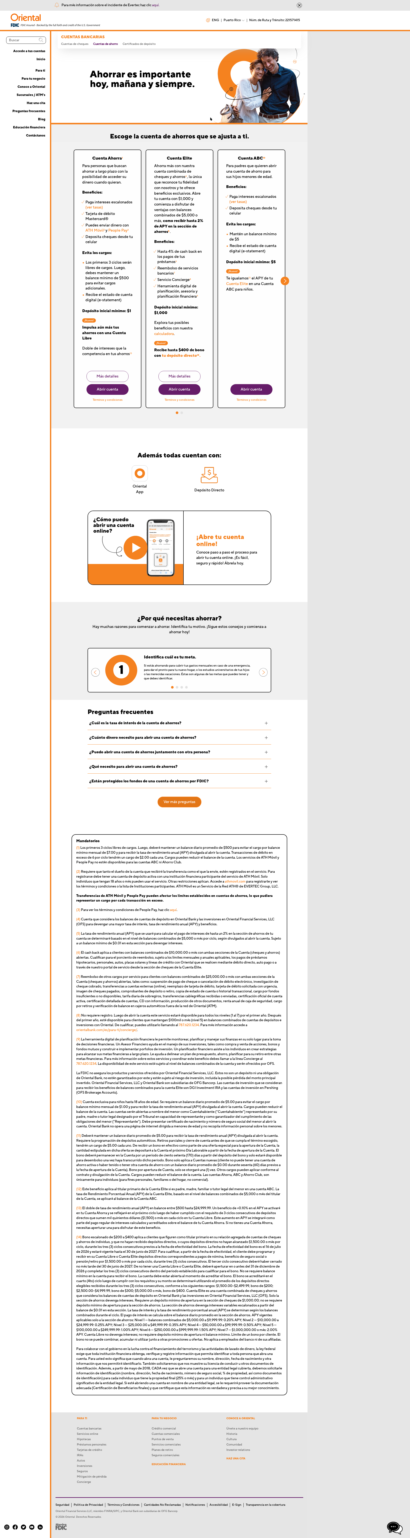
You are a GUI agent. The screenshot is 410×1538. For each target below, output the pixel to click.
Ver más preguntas (179, 801)
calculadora (164, 333)
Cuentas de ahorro (105, 44)
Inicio (41, 59)
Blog (41, 119)
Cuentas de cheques (74, 44)
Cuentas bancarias (89, 1429)
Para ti (40, 71)
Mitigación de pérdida (92, 1477)
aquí (173, 910)
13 (131, 353)
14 (198, 355)
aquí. (156, 5)
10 (264, 157)
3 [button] (181, 687)
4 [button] (186, 687)
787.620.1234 (189, 1025)
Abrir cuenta (107, 389)
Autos (81, 1461)
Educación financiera (29, 127)
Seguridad (62, 1505)
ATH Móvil (94, 230)
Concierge (84, 1482)
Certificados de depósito (139, 44)
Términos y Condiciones (123, 1505)
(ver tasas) (94, 207)
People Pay (117, 230)
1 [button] (177, 412)
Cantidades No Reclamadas (162, 1505)
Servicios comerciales (166, 1445)
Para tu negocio (33, 79)
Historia (231, 1434)
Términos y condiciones (108, 400)
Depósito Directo (209, 490)
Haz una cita (36, 103)
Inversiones (84, 1466)
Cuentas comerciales (166, 1434)
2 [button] (181, 412)
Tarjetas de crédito (89, 1450)
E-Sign (236, 1505)
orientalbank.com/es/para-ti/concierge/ (106, 1030)
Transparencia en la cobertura (265, 1505)
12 (250, 277)
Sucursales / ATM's (31, 95)
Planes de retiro (162, 1450)
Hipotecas (84, 1439)
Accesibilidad (218, 1505)
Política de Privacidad (88, 1505)
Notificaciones (195, 1505)
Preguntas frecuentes (28, 111)
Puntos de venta (163, 1439)
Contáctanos (35, 136)
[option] (179, 670)
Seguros (82, 1471)
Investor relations (238, 1450)
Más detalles (108, 376)
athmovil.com (235, 881)
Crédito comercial (164, 1429)
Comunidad (234, 1445)
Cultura (231, 1439)
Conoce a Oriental (31, 87)
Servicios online (87, 1434)
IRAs (80, 1455)
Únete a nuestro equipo (242, 1429)
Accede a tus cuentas (29, 51)
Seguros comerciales (165, 1455)
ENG (215, 20)
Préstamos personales (91, 1445)
